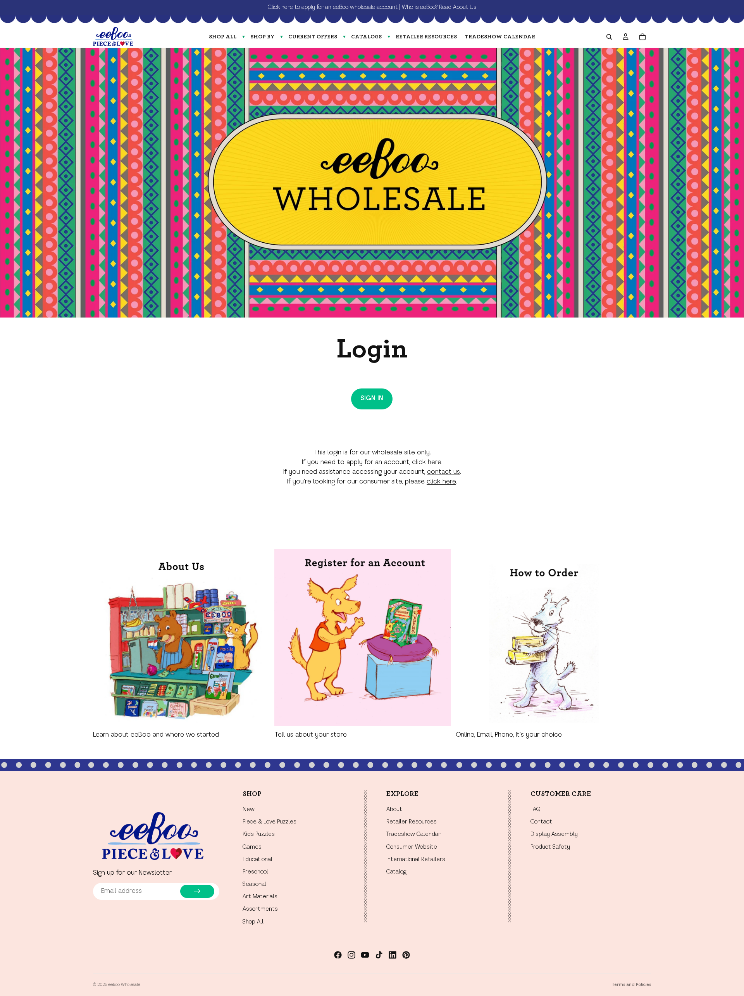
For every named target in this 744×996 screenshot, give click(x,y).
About (394, 809)
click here (426, 462)
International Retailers (415, 859)
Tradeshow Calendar (413, 835)
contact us (443, 472)
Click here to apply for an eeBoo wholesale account (333, 7)
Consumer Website (411, 847)
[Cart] (642, 36)
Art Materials (260, 897)
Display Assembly (554, 835)
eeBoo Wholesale (124, 984)
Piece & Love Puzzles (269, 822)
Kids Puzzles (259, 835)
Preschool (255, 872)
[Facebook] (338, 955)
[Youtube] (365, 955)
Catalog (396, 872)
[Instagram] (351, 955)
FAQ (535, 809)
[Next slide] (642, 644)
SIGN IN (371, 398)
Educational (257, 859)
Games (252, 847)
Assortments (260, 909)
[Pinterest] (406, 955)
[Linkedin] (392, 955)
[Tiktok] (379, 955)
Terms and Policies (631, 984)
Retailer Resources (411, 822)
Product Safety (550, 847)
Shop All (253, 922)
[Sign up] (197, 891)
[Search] (609, 36)
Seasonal (254, 884)
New (249, 809)
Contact (541, 822)
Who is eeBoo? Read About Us (439, 7)
